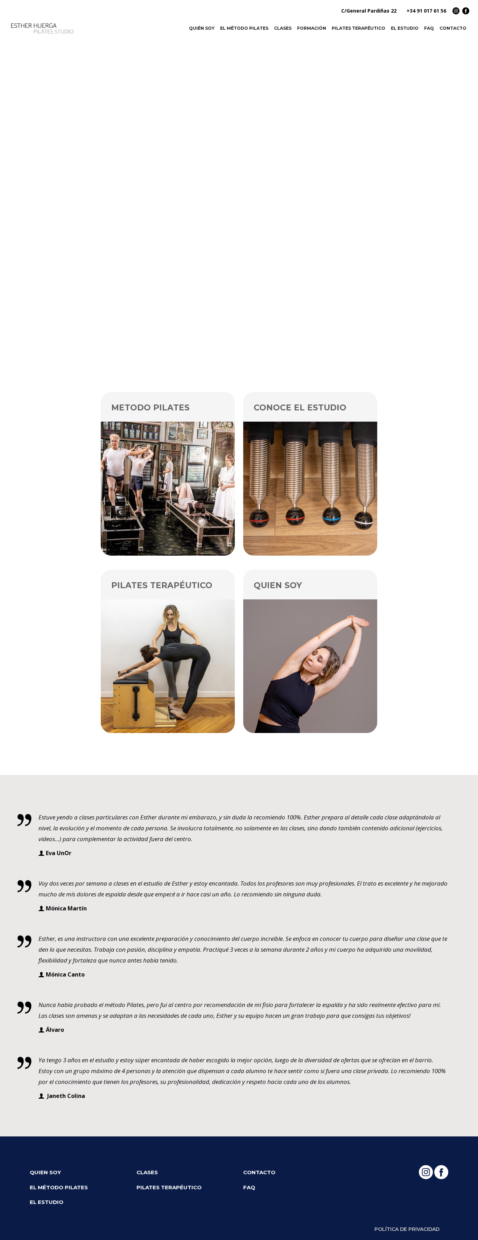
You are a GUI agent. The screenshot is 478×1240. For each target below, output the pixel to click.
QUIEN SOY (45, 1172)
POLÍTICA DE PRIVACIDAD (407, 1229)
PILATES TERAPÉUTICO (169, 1187)
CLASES (147, 1172)
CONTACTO (259, 1172)
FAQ (249, 1187)
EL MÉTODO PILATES (59, 1187)
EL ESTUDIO (46, 1202)
